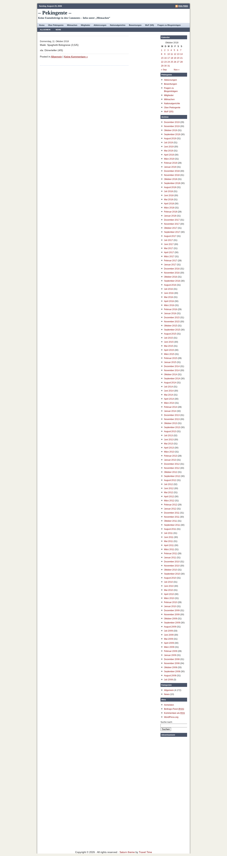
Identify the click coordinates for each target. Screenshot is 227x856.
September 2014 (172, 378)
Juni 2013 (169, 439)
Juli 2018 (168, 191)
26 (175, 62)
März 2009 (169, 647)
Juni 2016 (169, 293)
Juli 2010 (168, 582)
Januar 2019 (170, 167)
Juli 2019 (168, 142)
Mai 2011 (168, 541)
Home (42, 25)
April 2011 (169, 545)
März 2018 (169, 207)
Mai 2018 (168, 199)
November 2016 (172, 273)
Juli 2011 (168, 533)
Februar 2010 (170, 602)
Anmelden (169, 705)
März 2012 (169, 500)
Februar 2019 (170, 163)
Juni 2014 (169, 391)
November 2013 (172, 419)
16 (165, 58)
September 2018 (172, 183)
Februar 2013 (170, 456)
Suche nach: (166, 722)
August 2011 (170, 529)
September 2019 (172, 134)
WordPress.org (171, 717)
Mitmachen (72, 25)
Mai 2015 (168, 346)
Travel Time (145, 852)
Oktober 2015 (170, 325)
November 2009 (172, 614)
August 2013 (170, 431)
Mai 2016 (168, 297)
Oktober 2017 (170, 228)
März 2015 (169, 354)
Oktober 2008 (170, 667)
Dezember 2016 (172, 268)
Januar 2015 (170, 362)
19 (175, 58)
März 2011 (169, 549)
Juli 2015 (168, 338)
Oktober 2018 (170, 179)
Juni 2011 (168, 537)
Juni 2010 (169, 586)
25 (172, 62)
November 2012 (172, 468)
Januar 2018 (170, 216)
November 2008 (172, 663)
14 (181, 54)
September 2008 (172, 671)
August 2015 (170, 334)
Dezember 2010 (172, 561)
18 (172, 58)
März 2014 (169, 403)
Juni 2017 (169, 244)
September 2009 (172, 622)
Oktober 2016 (170, 277)
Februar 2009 (170, 651)
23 (165, 62)
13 (178, 54)
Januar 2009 (170, 655)
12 (175, 54)
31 (168, 66)
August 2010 (170, 578)
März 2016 (169, 305)
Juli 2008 (168, 679)
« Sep (164, 69)
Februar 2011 (170, 553)
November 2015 (172, 321)
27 (178, 62)
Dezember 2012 (172, 464)
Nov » (176, 69)
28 (181, 62)
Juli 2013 (168, 435)
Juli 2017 (168, 240)
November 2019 (172, 126)
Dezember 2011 (171, 513)
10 (168, 54)
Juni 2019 (169, 146)
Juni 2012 (169, 488)
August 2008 (170, 675)
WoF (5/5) (149, 25)
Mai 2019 (168, 150)
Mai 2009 (168, 639)
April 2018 (169, 203)
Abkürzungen (100, 25)
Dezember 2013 (172, 415)
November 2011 (171, 517)
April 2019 (169, 155)
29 (162, 66)
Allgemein (45, 30)
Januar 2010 (170, 606)
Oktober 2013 (170, 423)
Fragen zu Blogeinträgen (169, 25)
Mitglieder (85, 25)
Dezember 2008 (172, 659)
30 (165, 66)
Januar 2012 (170, 509)
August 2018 (170, 187)
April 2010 (169, 594)
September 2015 (172, 329)
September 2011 (172, 525)
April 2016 (169, 301)
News (58, 30)
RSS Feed (183, 6)
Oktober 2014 (170, 374)
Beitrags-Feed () (174, 709)
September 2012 (172, 476)
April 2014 (169, 399)
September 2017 (172, 232)
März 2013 (169, 452)
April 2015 (169, 350)
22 (162, 62)
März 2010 (169, 598)
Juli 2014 (168, 386)
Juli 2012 (168, 484)
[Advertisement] (173, 792)
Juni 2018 (169, 195)
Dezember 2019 (172, 122)
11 (172, 54)
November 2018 (172, 175)
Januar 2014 (170, 411)
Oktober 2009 (170, 618)
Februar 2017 (170, 260)
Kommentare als (174, 713)
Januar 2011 (170, 557)
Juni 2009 (169, 635)
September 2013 (172, 427)
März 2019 (169, 159)
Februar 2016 (170, 309)
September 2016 (172, 281)
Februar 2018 (170, 212)
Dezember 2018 (172, 171)
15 (162, 58)
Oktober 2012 (170, 472)
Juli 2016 (168, 289)
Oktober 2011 (170, 521)
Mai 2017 (168, 248)
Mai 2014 (168, 395)
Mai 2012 (168, 492)
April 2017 (169, 252)
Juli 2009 (168, 631)
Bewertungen (135, 25)
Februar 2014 (170, 407)
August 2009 (170, 627)
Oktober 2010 (170, 570)
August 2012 (170, 480)
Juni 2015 (169, 342)
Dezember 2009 (172, 610)
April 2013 (169, 447)
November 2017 (172, 224)
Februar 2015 (170, 358)
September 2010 (172, 574)
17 (168, 58)
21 (181, 58)
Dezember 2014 (172, 366)
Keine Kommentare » (76, 56)
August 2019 (170, 138)
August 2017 (170, 236)
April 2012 (169, 496)
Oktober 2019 (170, 130)
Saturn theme (127, 852)
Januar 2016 (170, 313)
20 (178, 58)
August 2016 (170, 285)
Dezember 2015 (172, 317)
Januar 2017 (170, 264)
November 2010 (172, 565)
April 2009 (169, 643)
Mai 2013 (168, 443)
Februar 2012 (170, 504)
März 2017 (169, 256)
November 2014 (172, 370)
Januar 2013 (170, 460)
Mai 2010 (168, 590)
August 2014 (170, 382)
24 (168, 62)
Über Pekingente (55, 25)
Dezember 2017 (172, 220)
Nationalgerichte (117, 25)
